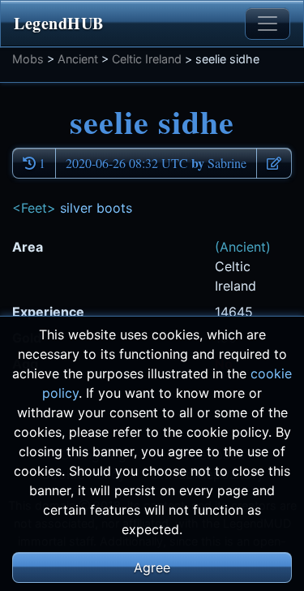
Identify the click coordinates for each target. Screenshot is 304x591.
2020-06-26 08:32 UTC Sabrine (156, 162)
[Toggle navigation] (267, 23)
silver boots (96, 208)
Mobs (28, 59)
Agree (152, 567)
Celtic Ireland (147, 59)
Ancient (78, 59)
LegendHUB (59, 23)
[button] (274, 163)
